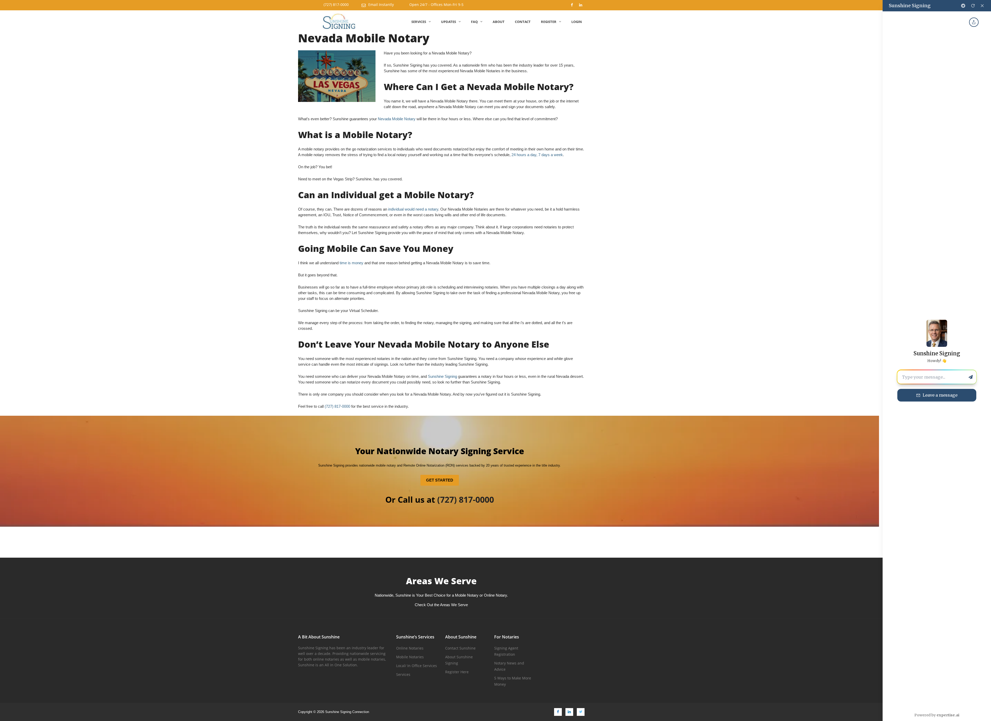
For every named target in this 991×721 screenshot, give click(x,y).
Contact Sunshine (460, 648)
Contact (523, 21)
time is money (351, 263)
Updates (448, 21)
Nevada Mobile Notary (396, 119)
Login (576, 21)
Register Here (457, 671)
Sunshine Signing (442, 376)
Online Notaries (409, 648)
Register (548, 21)
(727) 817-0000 (336, 4)
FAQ (474, 21)
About (499, 21)
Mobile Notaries (410, 656)
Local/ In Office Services (416, 665)
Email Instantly (381, 4)
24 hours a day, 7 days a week (537, 155)
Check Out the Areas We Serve (441, 605)
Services (418, 21)
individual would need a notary (413, 209)
